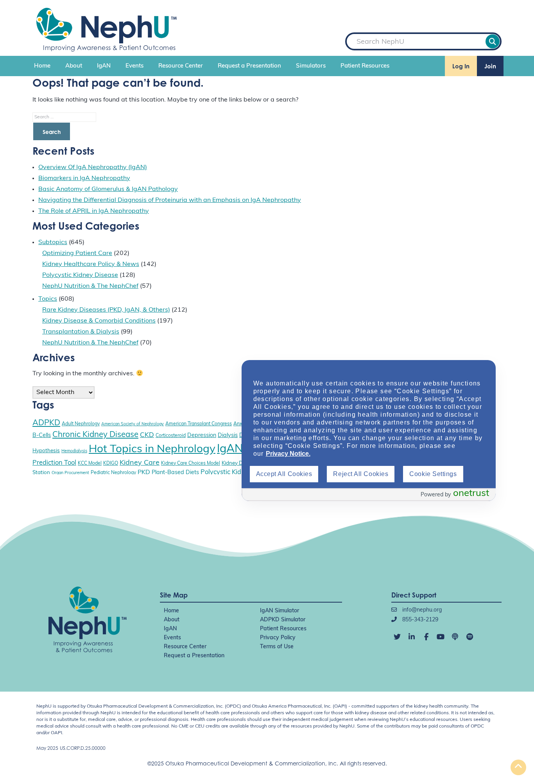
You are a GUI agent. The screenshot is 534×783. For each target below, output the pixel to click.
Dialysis (228, 436)
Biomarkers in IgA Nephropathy (84, 178)
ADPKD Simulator (282, 620)
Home (42, 66)
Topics (47, 299)
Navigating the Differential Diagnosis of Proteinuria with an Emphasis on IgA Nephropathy (169, 200)
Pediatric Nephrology (113, 473)
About (73, 66)
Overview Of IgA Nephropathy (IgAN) (92, 167)
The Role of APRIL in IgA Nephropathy (93, 211)
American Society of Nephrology (132, 424)
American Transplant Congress (198, 424)
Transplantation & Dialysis (80, 332)
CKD (147, 435)
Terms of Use (277, 647)
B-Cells (41, 436)
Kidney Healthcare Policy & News (90, 264)
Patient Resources (364, 66)
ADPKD (46, 423)
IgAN (104, 66)
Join (490, 66)
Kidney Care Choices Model (190, 463)
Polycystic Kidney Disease (80, 275)
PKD (144, 472)
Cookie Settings (433, 474)
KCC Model (90, 463)
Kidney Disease (240, 463)
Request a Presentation (249, 66)
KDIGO (110, 463)
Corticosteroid (171, 435)
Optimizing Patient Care (77, 253)
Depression (201, 436)
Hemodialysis (74, 451)
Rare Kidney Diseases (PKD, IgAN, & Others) (106, 310)
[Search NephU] (493, 41)
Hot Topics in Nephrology (152, 449)
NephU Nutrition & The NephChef (90, 286)
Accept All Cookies (284, 474)
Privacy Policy (278, 638)
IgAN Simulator (279, 611)
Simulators (311, 66)
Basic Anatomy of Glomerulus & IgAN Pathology (108, 189)
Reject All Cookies (360, 474)
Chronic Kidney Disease (95, 435)
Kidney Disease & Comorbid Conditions (99, 321)
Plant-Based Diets (175, 473)
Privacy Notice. (288, 453)
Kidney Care (139, 463)
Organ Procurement (70, 473)
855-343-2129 (419, 620)
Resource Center (180, 66)
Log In (460, 66)
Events (134, 66)
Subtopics (52, 242)
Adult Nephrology (81, 424)
